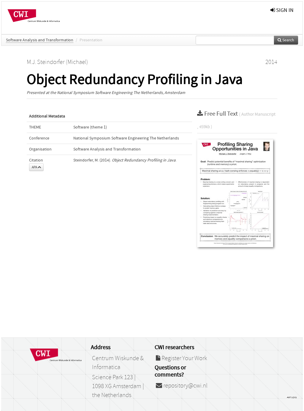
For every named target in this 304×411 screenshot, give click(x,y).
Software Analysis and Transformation (39, 40)
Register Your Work (183, 358)
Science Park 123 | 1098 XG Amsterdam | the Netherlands (118, 386)
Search (287, 40)
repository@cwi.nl (185, 385)
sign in (284, 10)
